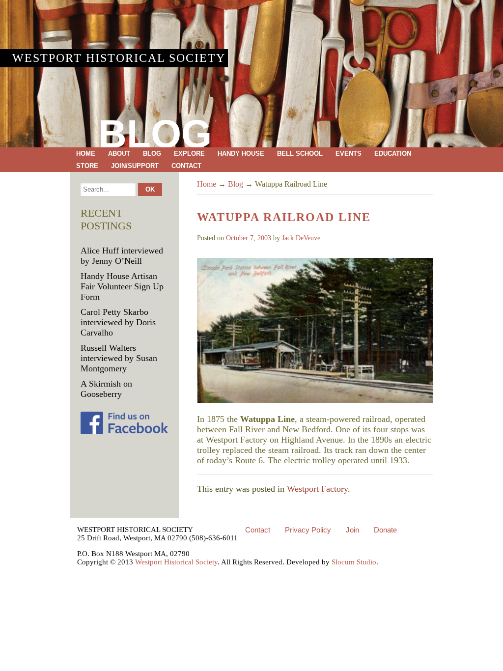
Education (392, 153)
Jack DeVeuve (301, 238)
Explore (189, 153)
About (119, 153)
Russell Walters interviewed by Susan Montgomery (119, 358)
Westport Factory (317, 489)
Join (352, 530)
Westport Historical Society (118, 58)
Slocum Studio (354, 562)
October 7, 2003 (248, 238)
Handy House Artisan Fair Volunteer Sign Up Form (122, 286)
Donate (385, 530)
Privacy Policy (308, 530)
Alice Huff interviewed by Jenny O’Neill (122, 256)
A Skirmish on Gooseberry (106, 389)
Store (87, 165)
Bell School (300, 153)
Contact (186, 165)
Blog (152, 153)
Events (348, 153)
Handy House (241, 153)
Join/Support (135, 165)
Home (85, 153)
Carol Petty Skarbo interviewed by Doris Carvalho (118, 322)
